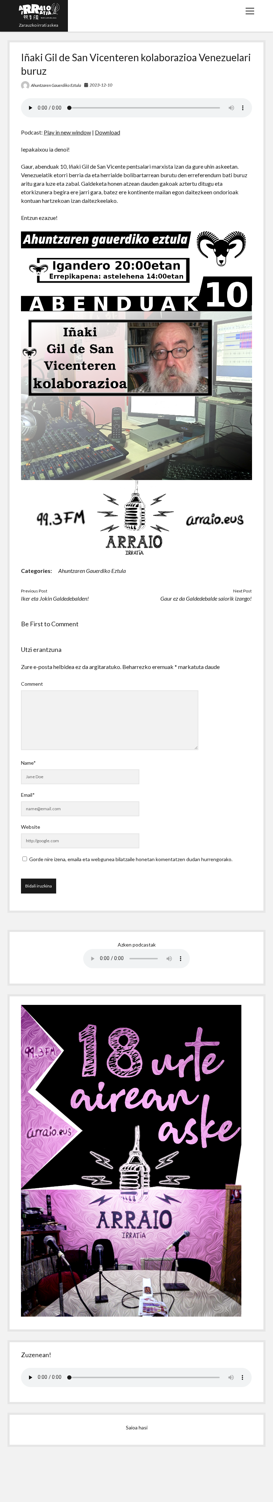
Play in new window (67, 132)
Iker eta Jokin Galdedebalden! (55, 598)
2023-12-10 (101, 85)
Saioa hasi (137, 1427)
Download (107, 132)
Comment (32, 684)
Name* (28, 763)
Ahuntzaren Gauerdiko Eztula (56, 85)
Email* (28, 795)
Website (30, 827)
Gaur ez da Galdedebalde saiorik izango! (206, 598)
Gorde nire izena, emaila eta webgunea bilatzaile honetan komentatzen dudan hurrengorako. (130, 859)
